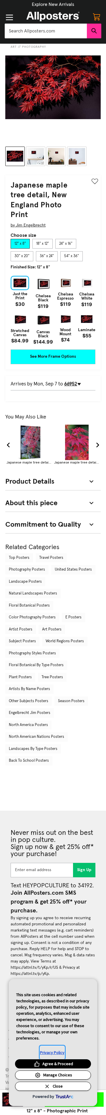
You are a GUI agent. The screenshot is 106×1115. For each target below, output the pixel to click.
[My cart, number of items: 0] (96, 16)
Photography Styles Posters (32, 653)
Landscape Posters (25, 582)
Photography (34, 46)
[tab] (20, 244)
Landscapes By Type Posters (33, 749)
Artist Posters (20, 629)
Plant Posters (20, 677)
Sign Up (84, 870)
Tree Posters (52, 677)
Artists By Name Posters (29, 689)
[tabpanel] (53, 309)
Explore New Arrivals (53, 4)
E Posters (73, 617)
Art (14, 46)
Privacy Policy (52, 1052)
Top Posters (19, 558)
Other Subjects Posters (28, 701)
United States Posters (73, 570)
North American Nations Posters (36, 737)
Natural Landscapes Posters (33, 593)
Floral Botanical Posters (29, 605)
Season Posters (71, 701)
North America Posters (28, 725)
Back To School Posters (29, 761)
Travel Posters (51, 558)
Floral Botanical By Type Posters (36, 665)
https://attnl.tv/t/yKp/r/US (34, 967)
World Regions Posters (65, 641)
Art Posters (52, 629)
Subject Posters (22, 641)
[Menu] (9, 17)
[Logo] (53, 16)
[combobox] (46, 31)
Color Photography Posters (32, 617)
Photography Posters (27, 570)
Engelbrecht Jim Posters (29, 713)
